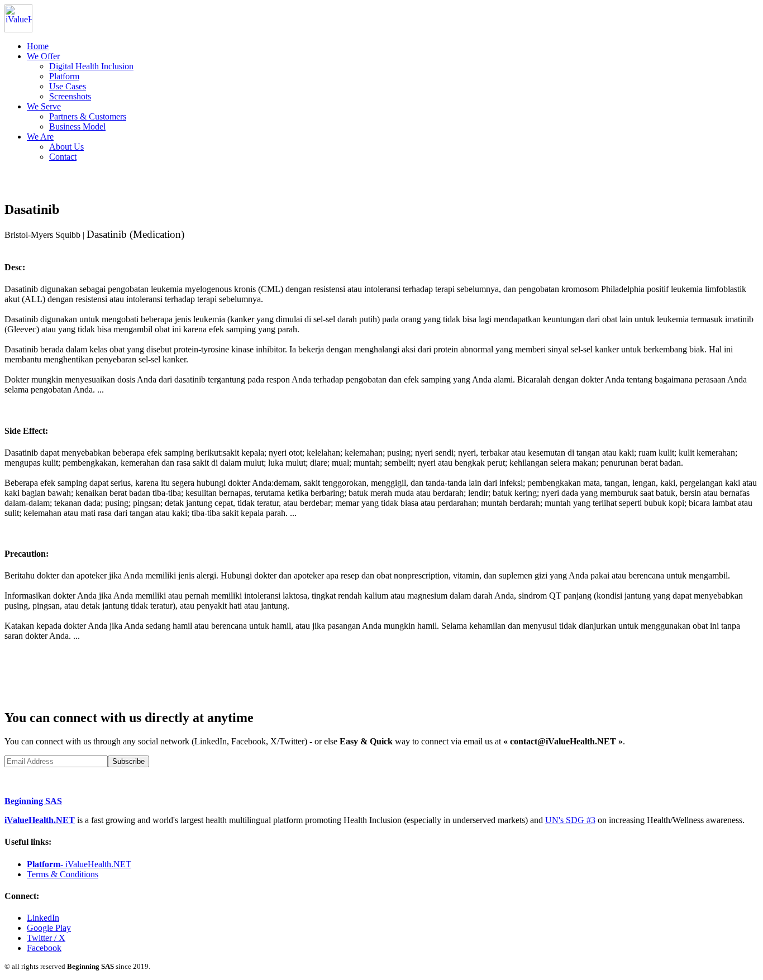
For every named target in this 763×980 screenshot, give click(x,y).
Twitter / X (46, 938)
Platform (64, 76)
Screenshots (70, 96)
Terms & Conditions (62, 874)
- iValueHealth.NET (79, 864)
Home (38, 46)
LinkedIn (43, 917)
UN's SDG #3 (570, 820)
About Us (66, 146)
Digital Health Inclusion (91, 66)
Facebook (44, 948)
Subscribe (128, 761)
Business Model (77, 126)
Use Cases (67, 86)
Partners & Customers (87, 116)
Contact (63, 156)
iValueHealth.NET (39, 820)
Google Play (49, 928)
